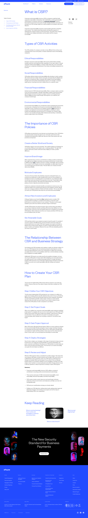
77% (43, 199)
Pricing (6, 487)
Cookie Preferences (76, 494)
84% (34, 162)
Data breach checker (77, 489)
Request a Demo (68, 3)
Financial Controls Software (37, 483)
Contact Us (75, 480)
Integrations (61, 478)
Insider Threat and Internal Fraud (50, 492)
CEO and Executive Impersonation (49, 489)
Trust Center (61, 480)
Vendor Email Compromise (50, 478)
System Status (28, 512)
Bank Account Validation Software (36, 479)
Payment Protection (8, 480)
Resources (6, 10)
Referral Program (76, 491)
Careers (74, 482)
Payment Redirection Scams (49, 496)
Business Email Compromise (48, 481)
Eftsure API (7, 489)
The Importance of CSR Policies (12, 23)
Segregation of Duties (9, 482)
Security (60, 482)
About (74, 478)
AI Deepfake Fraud (48, 483)
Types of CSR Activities (10, 21)
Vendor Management (9, 478)
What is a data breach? (53, 421)
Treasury (20, 483)
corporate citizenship (49, 21)
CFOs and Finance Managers (21, 479)
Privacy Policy (13, 512)
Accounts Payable (21, 481)
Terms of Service (20, 512)
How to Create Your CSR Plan (11, 28)
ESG (53, 108)
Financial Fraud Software (36, 486)
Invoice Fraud (48, 486)
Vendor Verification (79, 3)
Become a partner (76, 487)
